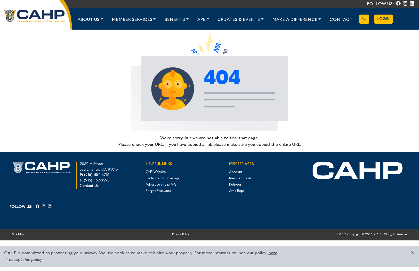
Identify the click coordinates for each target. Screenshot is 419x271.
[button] (90, 20)
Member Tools (240, 178)
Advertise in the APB (161, 185)
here (272, 253)
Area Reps (237, 191)
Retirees (235, 185)
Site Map (18, 234)
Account (235, 172)
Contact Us (89, 186)
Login (383, 19)
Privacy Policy (181, 234)
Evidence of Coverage (162, 178)
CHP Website (156, 172)
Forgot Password (158, 191)
